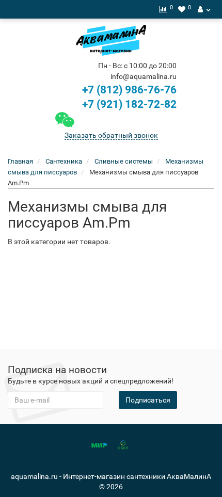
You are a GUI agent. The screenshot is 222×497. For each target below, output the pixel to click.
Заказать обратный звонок (111, 135)
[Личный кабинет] (204, 9)
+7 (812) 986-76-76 (129, 90)
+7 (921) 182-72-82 (128, 104)
